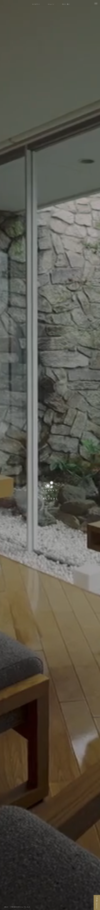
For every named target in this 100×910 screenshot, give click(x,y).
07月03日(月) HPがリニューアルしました (20, 906)
